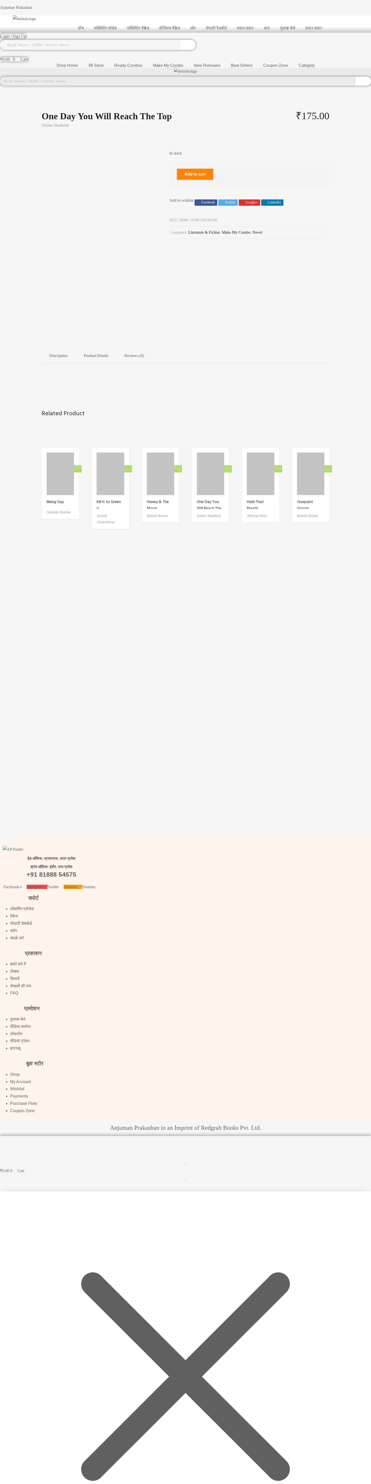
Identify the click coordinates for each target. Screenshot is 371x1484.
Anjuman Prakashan (16, 7)
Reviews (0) (134, 355)
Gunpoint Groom (305, 505)
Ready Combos (128, 65)
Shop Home (67, 65)
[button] (185, 1140)
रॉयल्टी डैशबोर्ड (216, 28)
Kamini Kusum (157, 516)
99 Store (96, 65)
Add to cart (195, 174)
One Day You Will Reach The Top (209, 508)
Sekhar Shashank (55, 125)
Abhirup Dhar (257, 516)
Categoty (307, 65)
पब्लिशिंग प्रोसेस (105, 28)
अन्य (267, 28)
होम (81, 28)
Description (58, 355)
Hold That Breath (255, 505)
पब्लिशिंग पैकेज (138, 28)
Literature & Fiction (204, 232)
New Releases (207, 65)
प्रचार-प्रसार (313, 28)
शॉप (193, 28)
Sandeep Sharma (58, 512)
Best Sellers (242, 65)
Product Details (96, 355)
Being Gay (55, 502)
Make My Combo (168, 65)
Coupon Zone (275, 65)
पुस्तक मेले (287, 28)
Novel (257, 232)
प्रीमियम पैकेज (169, 28)
